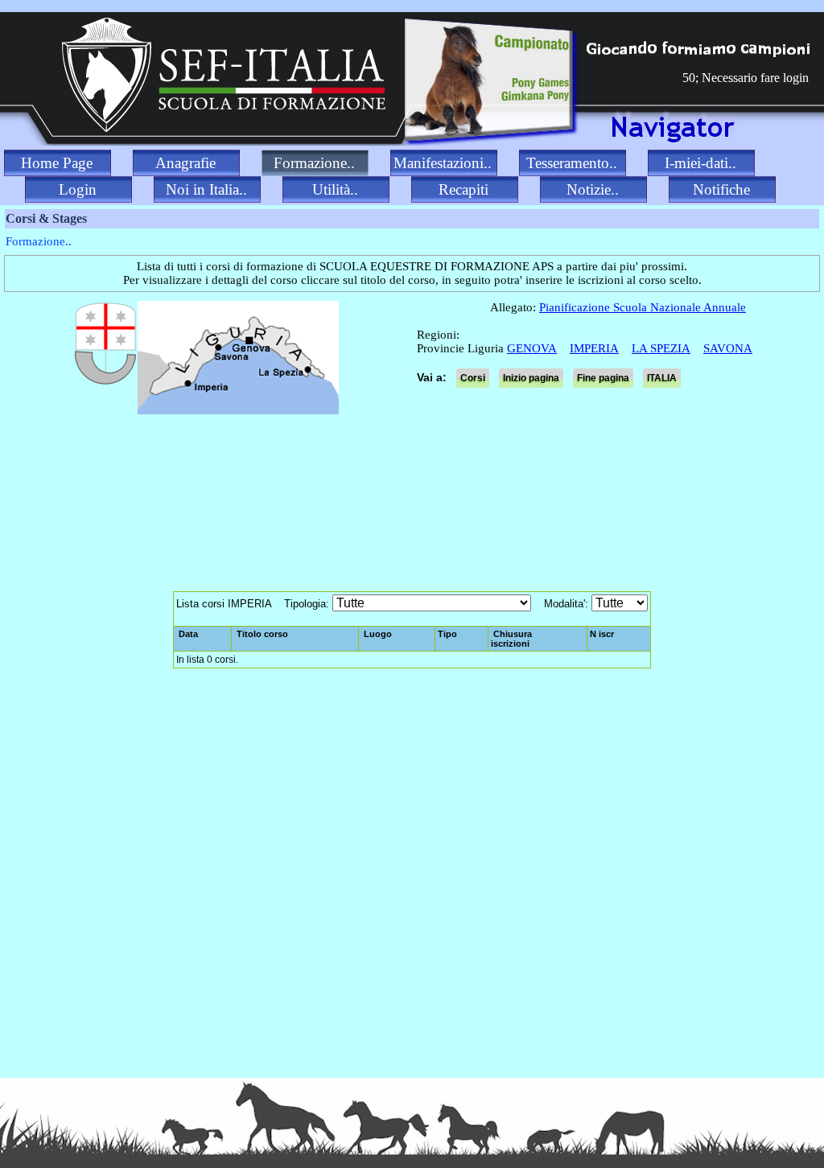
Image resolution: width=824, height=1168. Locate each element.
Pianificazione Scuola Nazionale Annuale (642, 307)
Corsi (472, 378)
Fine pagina (603, 378)
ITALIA (662, 378)
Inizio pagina (531, 378)
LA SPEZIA (661, 348)
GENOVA (532, 348)
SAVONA (727, 348)
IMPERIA (594, 348)
